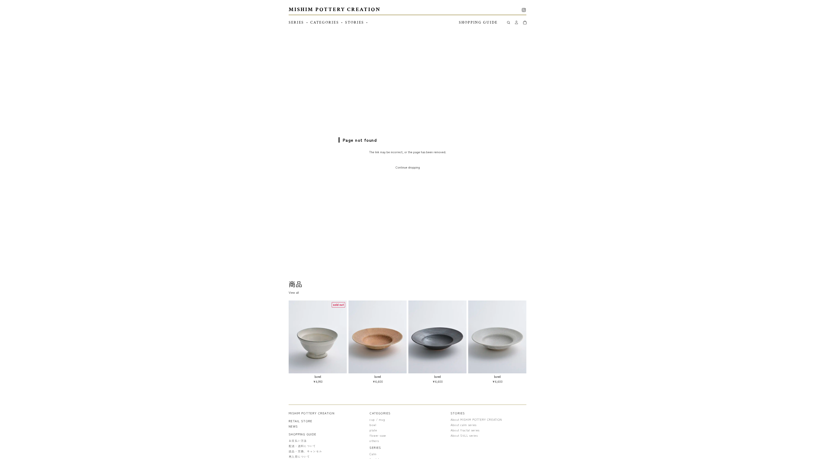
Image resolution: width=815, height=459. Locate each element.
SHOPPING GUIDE (302, 434)
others (374, 440)
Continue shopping (407, 167)
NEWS (293, 426)
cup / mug (377, 419)
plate (373, 430)
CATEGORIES (380, 413)
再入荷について (299, 456)
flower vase (378, 435)
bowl (373, 424)
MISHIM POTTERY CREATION (311, 413)
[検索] (508, 22)
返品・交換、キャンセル (305, 451)
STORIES (458, 413)
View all (294, 292)
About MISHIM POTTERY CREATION (476, 419)
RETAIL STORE (300, 421)
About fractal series (465, 430)
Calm (373, 454)
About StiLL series (464, 435)
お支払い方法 (298, 440)
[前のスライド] (295, 337)
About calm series (464, 424)
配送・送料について (302, 446)
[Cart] (524, 22)
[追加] (400, 367)
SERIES (375, 447)
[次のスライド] (340, 337)
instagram (524, 10)
